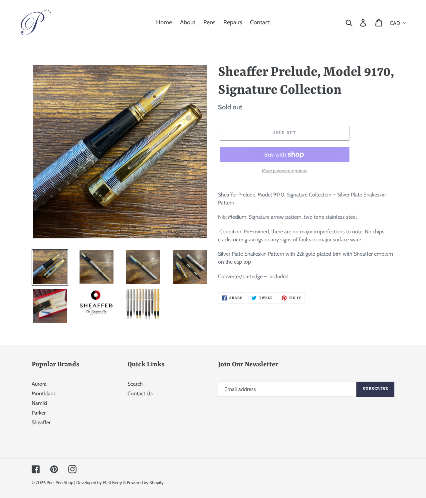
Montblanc (44, 393)
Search (135, 384)
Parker (39, 413)
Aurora (39, 384)
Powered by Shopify (145, 482)
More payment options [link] (284, 171)
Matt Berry (112, 482)
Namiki (39, 403)
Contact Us (140, 393)
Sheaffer (41, 422)
